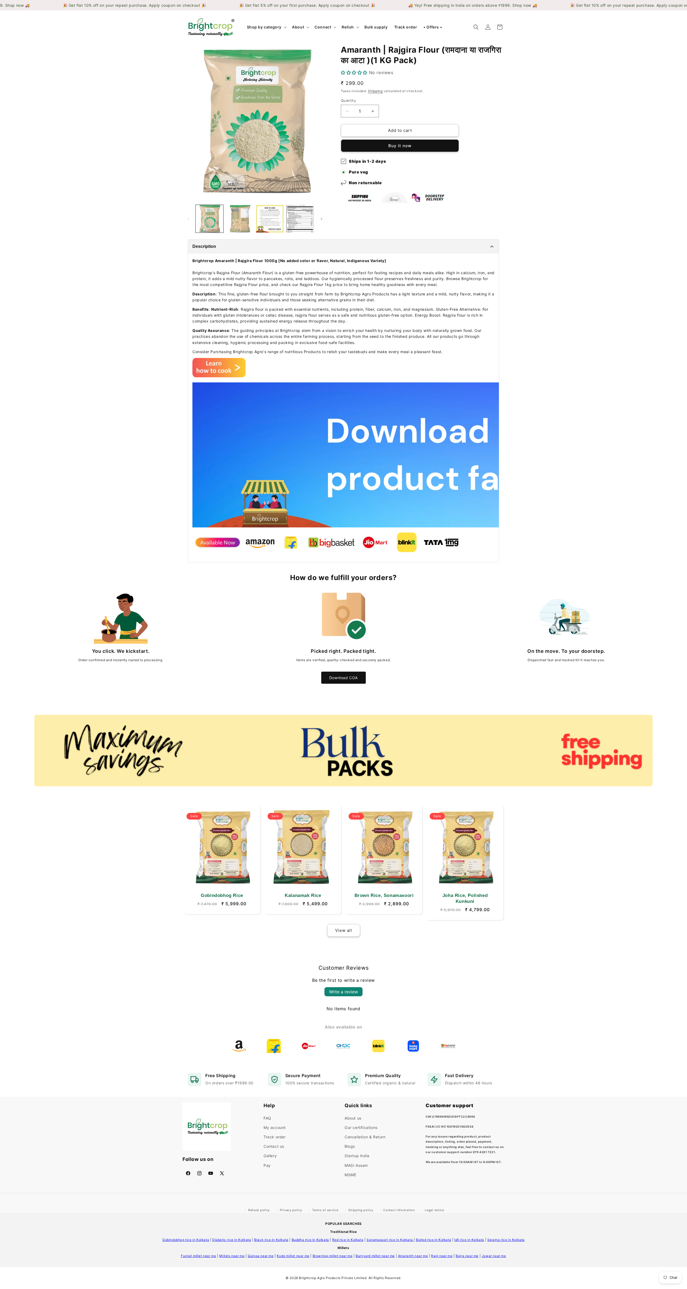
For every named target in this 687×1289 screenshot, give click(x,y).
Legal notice (434, 1210)
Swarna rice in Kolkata (506, 1240)
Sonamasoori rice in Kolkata (390, 1240)
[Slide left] (188, 219)
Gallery (270, 1155)
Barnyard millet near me (375, 1256)
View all (343, 930)
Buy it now (399, 145)
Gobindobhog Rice (222, 895)
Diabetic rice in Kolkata (231, 1240)
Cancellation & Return (365, 1137)
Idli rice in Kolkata (469, 1240)
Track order (275, 1137)
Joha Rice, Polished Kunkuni (465, 898)
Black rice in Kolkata (271, 1240)
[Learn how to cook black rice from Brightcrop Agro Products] (219, 376)
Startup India (357, 1155)
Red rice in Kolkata (347, 1240)
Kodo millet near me (293, 1256)
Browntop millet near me (333, 1256)
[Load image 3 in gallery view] (270, 219)
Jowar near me (494, 1256)
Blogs (350, 1146)
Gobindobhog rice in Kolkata (185, 1240)
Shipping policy (360, 1210)
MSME (350, 1174)
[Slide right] (321, 219)
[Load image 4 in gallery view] (300, 219)
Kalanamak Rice (303, 895)
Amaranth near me (413, 1256)
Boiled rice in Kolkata (433, 1240)
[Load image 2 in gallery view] (240, 219)
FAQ (267, 1118)
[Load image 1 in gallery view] (209, 219)
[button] (266, 27)
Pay (267, 1165)
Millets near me (231, 1256)
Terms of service (325, 1210)
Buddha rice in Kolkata (310, 1240)
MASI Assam (356, 1165)
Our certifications (361, 1127)
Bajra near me (467, 1256)
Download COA (343, 677)
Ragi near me (441, 1256)
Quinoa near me (260, 1256)
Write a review (343, 991)
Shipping (375, 91)
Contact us (274, 1146)
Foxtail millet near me (198, 1256)
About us (353, 1118)
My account (275, 1127)
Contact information (399, 1210)
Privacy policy (291, 1210)
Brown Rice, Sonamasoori (384, 895)
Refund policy (259, 1210)
